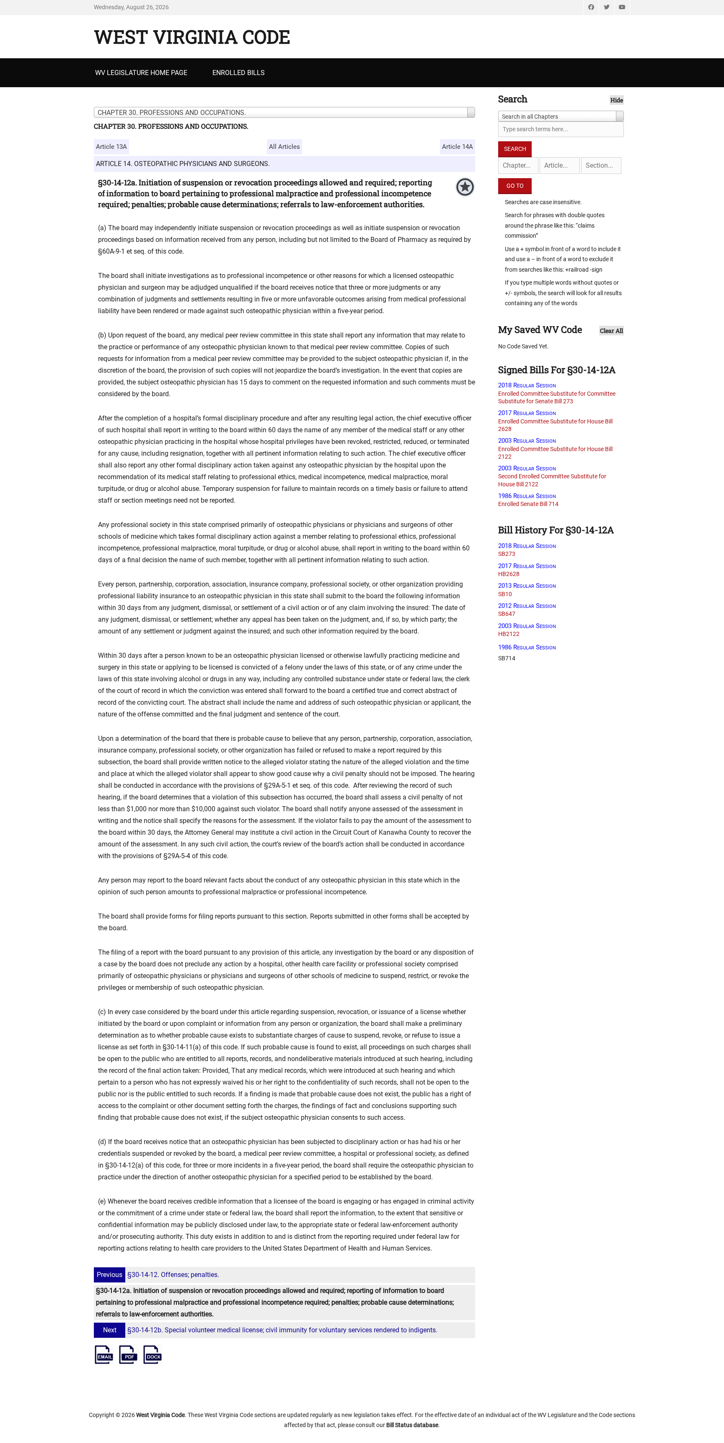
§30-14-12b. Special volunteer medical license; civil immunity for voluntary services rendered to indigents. (270, 1330)
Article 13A (111, 147)
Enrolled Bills (238, 73)
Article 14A (457, 147)
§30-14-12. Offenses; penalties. (158, 1275)
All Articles (284, 147)
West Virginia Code (192, 36)
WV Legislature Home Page (141, 73)
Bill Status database (412, 1425)
